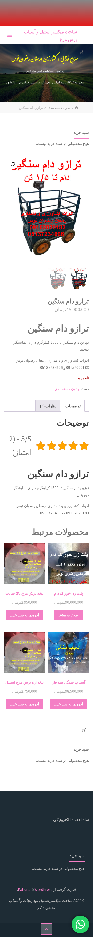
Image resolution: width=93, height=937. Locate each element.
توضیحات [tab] (73, 405)
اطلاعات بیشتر (68, 615)
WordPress (43, 889)
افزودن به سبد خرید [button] (24, 615)
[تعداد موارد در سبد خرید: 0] (81, 52)
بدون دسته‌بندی (59, 107)
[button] (13, 164)
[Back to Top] (46, 929)
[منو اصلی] (9, 35)
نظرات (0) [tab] (48, 405)
